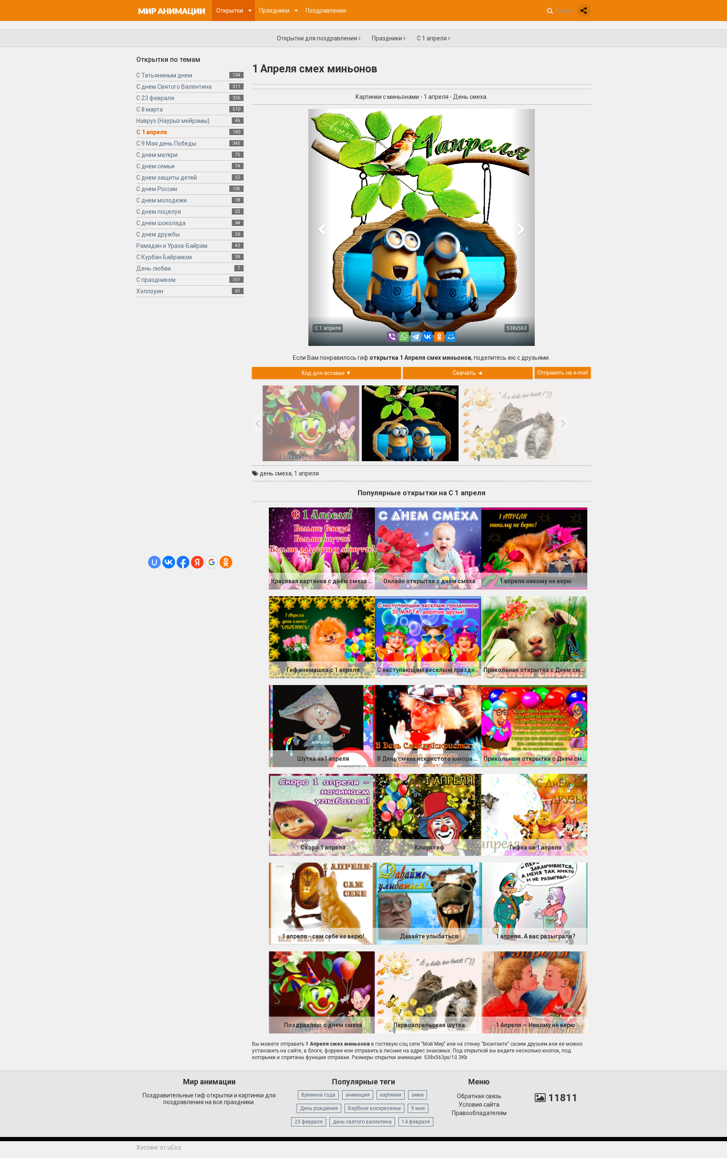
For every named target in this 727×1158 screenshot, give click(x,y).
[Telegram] (416, 337)
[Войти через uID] (154, 562)
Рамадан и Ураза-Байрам (171, 245)
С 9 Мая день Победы (166, 143)
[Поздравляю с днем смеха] (322, 991)
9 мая (418, 1108)
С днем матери (157, 154)
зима (417, 1095)
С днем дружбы (158, 234)
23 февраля (309, 1122)
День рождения (319, 1108)
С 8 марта (149, 109)
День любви (153, 268)
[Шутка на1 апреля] (322, 725)
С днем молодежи (161, 200)
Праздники (387, 38)
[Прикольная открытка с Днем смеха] (534, 636)
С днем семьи (155, 166)
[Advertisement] (190, 429)
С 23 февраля (155, 98)
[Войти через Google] (211, 562)
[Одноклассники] (439, 337)
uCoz (174, 1147)
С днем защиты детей (166, 177)
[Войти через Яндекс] (197, 562)
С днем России (156, 189)
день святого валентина (362, 1122)
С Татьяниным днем (164, 75)
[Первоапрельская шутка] (428, 991)
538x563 (517, 328)
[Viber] (392, 337)
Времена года (318, 1095)
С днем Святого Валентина (174, 86)
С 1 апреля (432, 38)
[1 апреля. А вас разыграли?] (534, 903)
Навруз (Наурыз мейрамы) (173, 120)
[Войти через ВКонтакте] (168, 562)
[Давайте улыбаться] (428, 903)
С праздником (155, 279)
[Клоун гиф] (428, 814)
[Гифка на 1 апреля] (534, 814)
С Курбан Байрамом (164, 257)
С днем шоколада (161, 223)
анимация (357, 1095)
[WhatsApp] (404, 337)
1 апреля (306, 473)
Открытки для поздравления (317, 38)
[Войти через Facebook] (183, 562)
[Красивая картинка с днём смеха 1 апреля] (322, 547)
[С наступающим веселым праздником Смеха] (428, 636)
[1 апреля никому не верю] (534, 547)
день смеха (276, 473)
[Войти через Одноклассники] (226, 562)
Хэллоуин (149, 291)
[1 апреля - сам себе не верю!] (322, 903)
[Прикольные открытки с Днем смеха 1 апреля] (534, 725)
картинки (390, 1095)
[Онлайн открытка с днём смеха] (428, 547)
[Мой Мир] (451, 337)
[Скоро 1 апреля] (322, 814)
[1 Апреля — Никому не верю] (534, 991)
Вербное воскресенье (374, 1108)
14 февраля (416, 1122)
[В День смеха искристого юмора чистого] (428, 725)
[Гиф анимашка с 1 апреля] (322, 636)
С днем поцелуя (158, 211)
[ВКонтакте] (427, 337)
